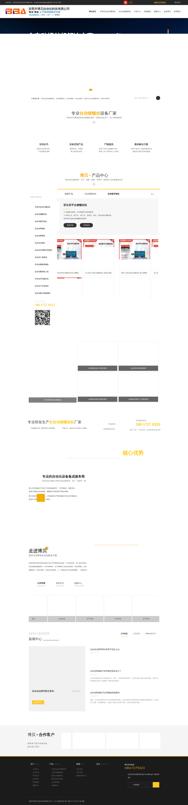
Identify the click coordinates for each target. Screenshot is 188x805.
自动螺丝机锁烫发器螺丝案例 (97, 407)
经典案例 (147, 11)
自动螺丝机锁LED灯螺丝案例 (97, 376)
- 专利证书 (34, 784)
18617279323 (160, 2)
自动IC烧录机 (105, 98)
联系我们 (177, 11)
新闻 (80, 773)
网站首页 (92, 11)
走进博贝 (167, 11)
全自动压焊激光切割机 (43, 254)
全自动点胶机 (40, 246)
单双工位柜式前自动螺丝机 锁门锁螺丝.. (109, 265)
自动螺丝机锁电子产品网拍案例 (138, 407)
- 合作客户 (34, 787)
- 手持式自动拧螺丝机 (57, 777)
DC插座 (131, 793)
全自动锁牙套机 (41, 223)
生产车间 (76, 627)
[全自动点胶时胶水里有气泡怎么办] (55, 695)
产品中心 (137, 11)
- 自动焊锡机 (54, 791)
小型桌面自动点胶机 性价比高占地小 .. (77, 265)
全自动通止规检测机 (42, 301)
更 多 (152, 194)
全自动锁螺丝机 (125, 11)
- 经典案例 (34, 791)
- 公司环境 (34, 781)
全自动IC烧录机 (41, 262)
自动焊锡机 (70, 98)
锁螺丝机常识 (150, 642)
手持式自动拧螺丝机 (108, 11)
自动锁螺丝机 (60, 98)
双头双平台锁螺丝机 (119, 205)
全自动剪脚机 (40, 238)
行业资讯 (136, 642)
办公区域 (48, 627)
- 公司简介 (34, 777)
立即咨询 (130, 225)
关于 (34, 773)
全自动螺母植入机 (42, 277)
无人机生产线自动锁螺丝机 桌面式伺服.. (142, 265)
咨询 (185, 89)
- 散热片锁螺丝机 (56, 784)
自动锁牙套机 (113, 194)
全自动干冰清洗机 (42, 293)
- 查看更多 (53, 794)
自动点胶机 (79, 98)
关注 (102, 773)
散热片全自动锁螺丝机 (91, 98)
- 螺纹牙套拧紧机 (56, 787)
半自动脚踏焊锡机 (42, 270)
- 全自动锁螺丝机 (56, 781)
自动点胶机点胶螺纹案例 (138, 376)
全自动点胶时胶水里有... (43, 699)
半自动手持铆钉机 (42, 285)
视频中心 (157, 11)
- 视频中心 (34, 794)
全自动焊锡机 (40, 230)
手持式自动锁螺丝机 (47, 98)
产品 (55, 773)
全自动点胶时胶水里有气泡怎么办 (105, 658)
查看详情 (113, 225)
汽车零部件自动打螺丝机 (52, 408)
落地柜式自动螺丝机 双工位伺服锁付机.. (142, 296)
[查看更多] (83, 578)
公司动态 (124, 642)
